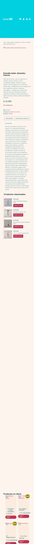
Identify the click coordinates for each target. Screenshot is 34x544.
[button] (29, 19)
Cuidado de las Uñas (19, 42)
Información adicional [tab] (22, 118)
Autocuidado (10, 42)
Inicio (4, 42)
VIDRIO (11, 113)
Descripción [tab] (9, 118)
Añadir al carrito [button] (18, 205)
